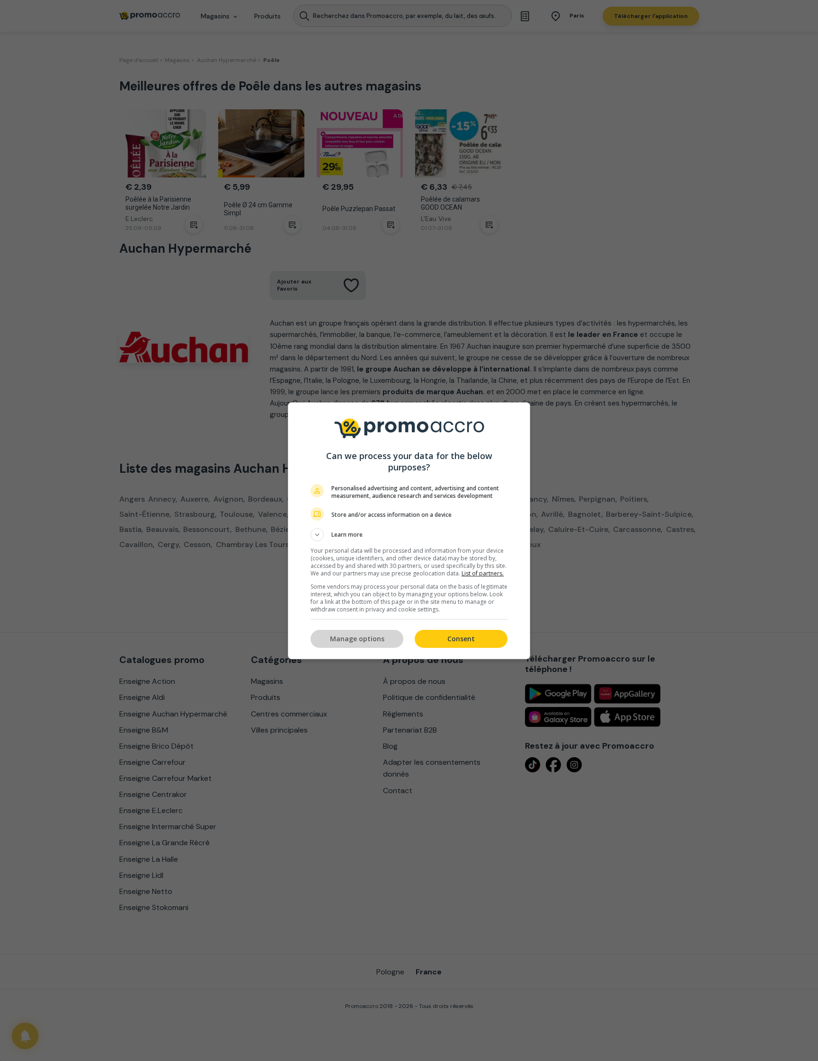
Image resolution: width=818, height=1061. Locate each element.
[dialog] (409, 530)
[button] (409, 534)
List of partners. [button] (483, 573)
